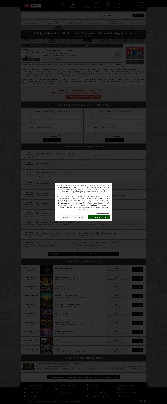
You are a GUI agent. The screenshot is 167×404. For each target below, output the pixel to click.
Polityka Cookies (103, 213)
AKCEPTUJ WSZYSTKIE (99, 217)
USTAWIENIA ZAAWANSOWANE (71, 217)
